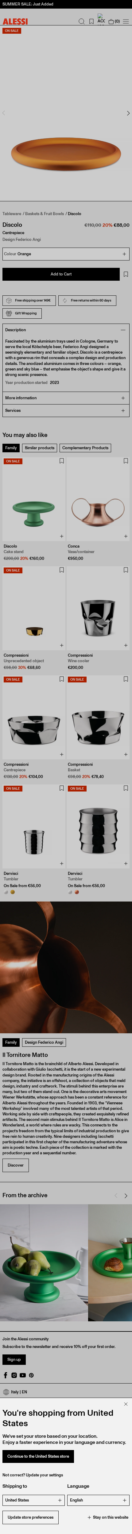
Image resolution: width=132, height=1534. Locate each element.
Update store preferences (30, 1517)
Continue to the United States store (38, 1456)
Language (78, 1486)
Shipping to (14, 1486)
